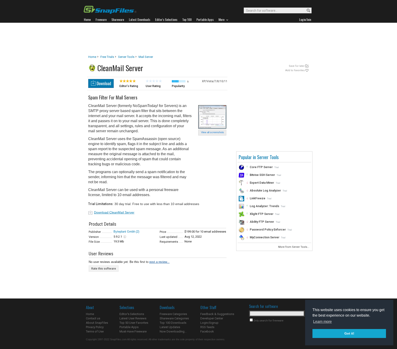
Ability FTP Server (262, 221)
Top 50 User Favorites (133, 322)
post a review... (159, 262)
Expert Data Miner (262, 182)
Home (92, 57)
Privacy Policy (95, 327)
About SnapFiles (97, 322)
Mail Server (146, 57)
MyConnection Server (264, 237)
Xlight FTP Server (261, 214)
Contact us (93, 318)
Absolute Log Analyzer (265, 190)
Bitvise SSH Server (262, 175)
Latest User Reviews (132, 318)
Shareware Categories (174, 318)
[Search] (306, 11)
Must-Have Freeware (133, 331)
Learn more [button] (322, 322)
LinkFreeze (257, 198)
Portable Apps (129, 327)
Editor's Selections (131, 314)
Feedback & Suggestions (217, 314)
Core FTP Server (261, 167)
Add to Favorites (295, 70)
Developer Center (211, 318)
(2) (137, 231)
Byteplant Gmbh (124, 231)
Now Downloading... (173, 331)
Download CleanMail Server (114, 212)
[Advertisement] (198, 38)
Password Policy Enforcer (268, 229)
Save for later (297, 66)
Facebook (207, 331)
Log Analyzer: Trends (264, 206)
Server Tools (126, 57)
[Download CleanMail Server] (101, 87)
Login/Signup (209, 322)
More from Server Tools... (294, 246)
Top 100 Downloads (173, 322)
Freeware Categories (173, 314)
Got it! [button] (349, 333)
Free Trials (107, 57)
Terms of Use (95, 331)
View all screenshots (212, 132)
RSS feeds (207, 327)
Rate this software (103, 268)
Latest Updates (170, 327)
